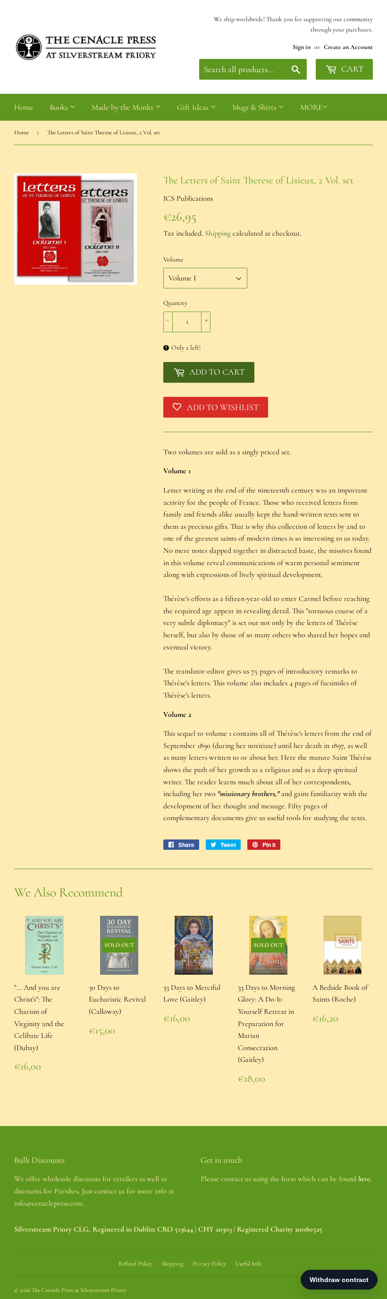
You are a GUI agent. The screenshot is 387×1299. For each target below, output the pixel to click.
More (311, 107)
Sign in (302, 47)
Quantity (175, 303)
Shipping (218, 233)
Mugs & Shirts (255, 107)
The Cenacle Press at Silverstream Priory (79, 1290)
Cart (351, 69)
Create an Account (348, 47)
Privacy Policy (210, 1263)
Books (60, 107)
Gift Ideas (193, 107)
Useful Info (248, 1263)
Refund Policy (135, 1263)
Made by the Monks (123, 107)
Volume (173, 259)
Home (24, 107)
